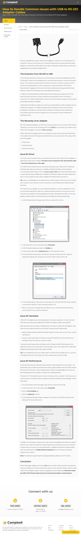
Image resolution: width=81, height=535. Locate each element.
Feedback (50, 530)
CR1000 (53, 127)
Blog (49, 528)
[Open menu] (78, 2)
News (70, 525)
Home (50, 525)
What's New (72, 530)
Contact (61, 528)
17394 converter (47, 130)
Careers (71, 528)
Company (61, 525)
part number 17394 (52, 172)
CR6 (45, 465)
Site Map (61, 530)
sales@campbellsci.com (65, 509)
